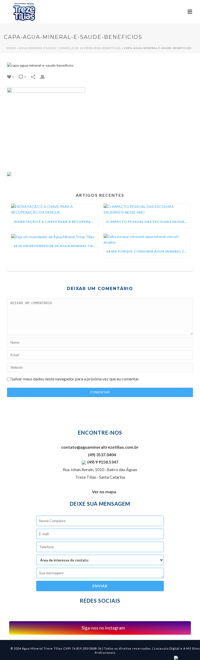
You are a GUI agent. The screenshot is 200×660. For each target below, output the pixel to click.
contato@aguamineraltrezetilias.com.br (100, 447)
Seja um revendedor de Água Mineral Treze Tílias (56, 246)
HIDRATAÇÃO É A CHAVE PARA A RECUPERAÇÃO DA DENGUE (56, 222)
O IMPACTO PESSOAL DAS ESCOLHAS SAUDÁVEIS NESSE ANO (148, 222)
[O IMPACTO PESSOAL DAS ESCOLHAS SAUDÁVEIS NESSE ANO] (147, 209)
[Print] (45, 76)
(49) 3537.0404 (101, 454)
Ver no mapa (104, 491)
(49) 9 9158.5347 (102, 461)
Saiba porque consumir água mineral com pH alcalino (148, 251)
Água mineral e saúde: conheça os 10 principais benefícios (70, 48)
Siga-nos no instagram (103, 628)
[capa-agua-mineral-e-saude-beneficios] (100, 65)
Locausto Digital (167, 648)
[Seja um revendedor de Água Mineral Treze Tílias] (54, 237)
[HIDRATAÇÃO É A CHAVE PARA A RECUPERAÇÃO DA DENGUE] (54, 209)
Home (11, 48)
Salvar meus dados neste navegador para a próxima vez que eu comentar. (75, 378)
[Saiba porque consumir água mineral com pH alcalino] (147, 239)
